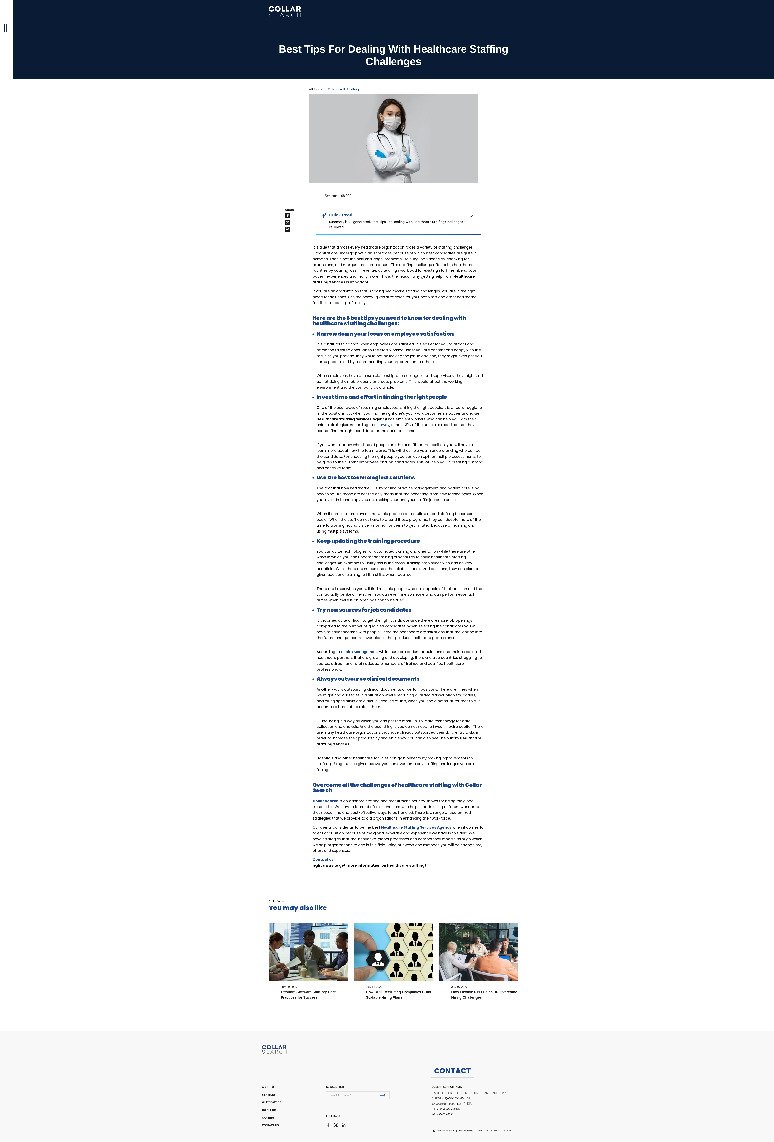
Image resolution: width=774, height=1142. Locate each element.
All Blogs (315, 89)
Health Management (359, 651)
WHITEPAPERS (271, 1102)
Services (269, 1094)
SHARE (289, 210)
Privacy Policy (466, 1130)
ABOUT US (269, 1087)
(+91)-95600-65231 (442, 1114)
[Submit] (383, 1095)
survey (383, 424)
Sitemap (508, 1130)
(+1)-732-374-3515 (453, 1098)
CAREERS (268, 1117)
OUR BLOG (269, 1110)
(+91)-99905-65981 (452, 1103)
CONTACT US (270, 1125)
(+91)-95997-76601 (448, 1109)
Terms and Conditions (488, 1130)
